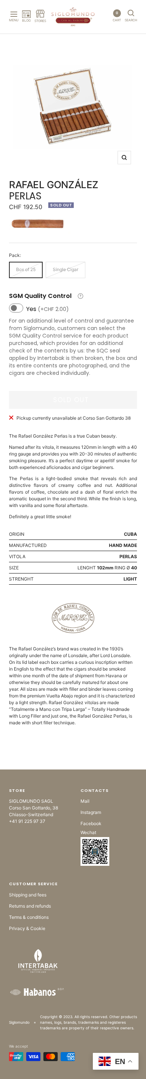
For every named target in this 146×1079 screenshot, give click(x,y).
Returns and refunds (30, 906)
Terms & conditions (29, 917)
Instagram (90, 812)
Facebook (90, 823)
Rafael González (53, 184)
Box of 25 (26, 269)
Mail (84, 801)
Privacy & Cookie (27, 928)
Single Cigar (65, 269)
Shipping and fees (27, 895)
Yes (47, 309)
